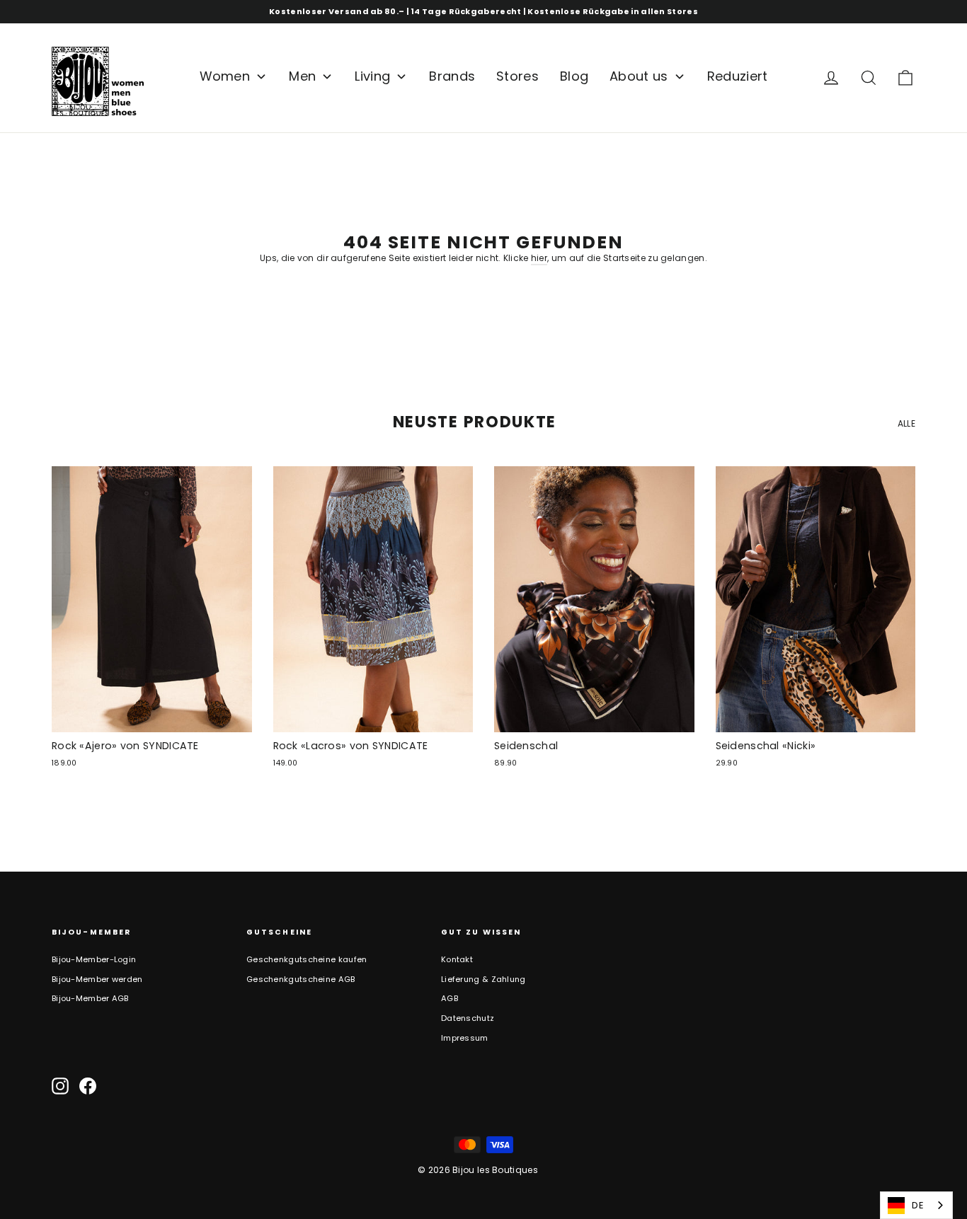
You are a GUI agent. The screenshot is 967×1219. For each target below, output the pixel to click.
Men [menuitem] (302, 76)
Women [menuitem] (225, 76)
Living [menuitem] (372, 76)
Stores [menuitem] (517, 76)
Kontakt (457, 959)
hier (539, 258)
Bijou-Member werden (97, 979)
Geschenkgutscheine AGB (300, 979)
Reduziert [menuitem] (737, 76)
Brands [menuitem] (452, 76)
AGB (449, 998)
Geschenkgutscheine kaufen (306, 959)
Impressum (464, 1038)
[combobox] (916, 1205)
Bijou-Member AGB (90, 998)
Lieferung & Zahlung (483, 979)
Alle (906, 423)
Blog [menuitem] (574, 76)
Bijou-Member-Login (94, 959)
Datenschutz (467, 1018)
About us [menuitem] (639, 76)
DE (918, 1205)
